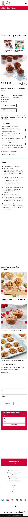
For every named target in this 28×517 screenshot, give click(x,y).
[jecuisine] (17, 500)
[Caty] (12, 500)
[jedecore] (21, 500)
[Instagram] (15, 506)
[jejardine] (25, 500)
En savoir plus (14, 462)
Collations (11, 7)
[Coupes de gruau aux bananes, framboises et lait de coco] (14, 316)
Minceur (14, 487)
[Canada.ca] (22, 512)
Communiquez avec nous (14, 470)
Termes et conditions (14, 479)
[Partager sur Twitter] (3, 83)
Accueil (2, 7)
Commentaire (5, 372)
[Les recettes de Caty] (3, 3)
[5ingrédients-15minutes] (7, 500)
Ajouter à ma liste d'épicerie (8, 154)
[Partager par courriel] (10, 83)
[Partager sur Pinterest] (5, 83)
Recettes (7, 7)
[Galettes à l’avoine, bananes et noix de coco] (14, 346)
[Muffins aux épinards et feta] (14, 285)
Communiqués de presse (14, 477)
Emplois (14, 475)
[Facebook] (12, 506)
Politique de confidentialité (14, 481)
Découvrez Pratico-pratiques (14, 472)
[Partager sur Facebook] (1, 83)
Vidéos (14, 491)
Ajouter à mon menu (10, 110)
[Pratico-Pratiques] (2, 500)
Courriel (3, 396)
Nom (2, 390)
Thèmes (14, 489)
